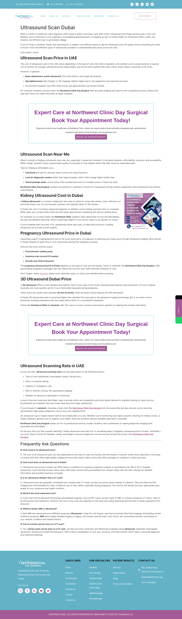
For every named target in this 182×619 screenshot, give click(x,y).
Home (42, 16)
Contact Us (113, 16)
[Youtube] (147, 4)
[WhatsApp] (178, 320)
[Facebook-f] (137, 4)
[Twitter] (152, 4)
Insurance (99, 16)
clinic (51, 168)
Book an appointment (91, 137)
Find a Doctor (83, 16)
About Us (53, 16)
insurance (43, 273)
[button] (159, 4)
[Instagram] (132, 4)
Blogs (63, 40)
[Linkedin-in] (142, 4)
